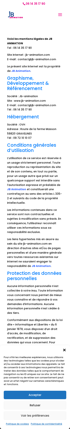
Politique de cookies (17, 423)
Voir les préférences (35, 416)
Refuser (35, 405)
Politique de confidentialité (46, 423)
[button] (64, 350)
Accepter (35, 395)
